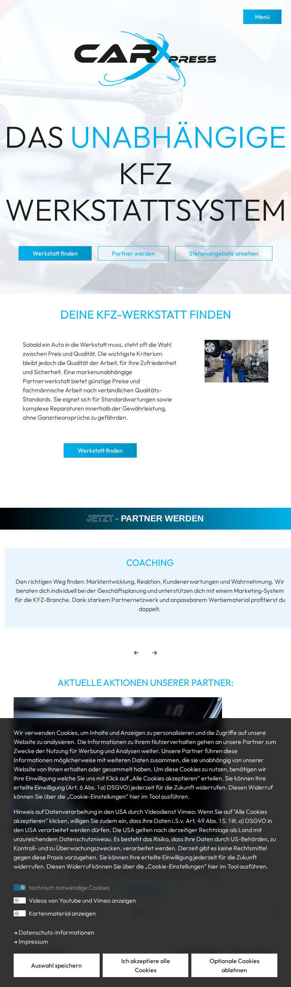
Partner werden (133, 253)
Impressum (32, 941)
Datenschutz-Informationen (55, 932)
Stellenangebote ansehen (223, 253)
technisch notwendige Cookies (69, 887)
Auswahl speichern (56, 965)
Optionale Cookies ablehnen (235, 965)
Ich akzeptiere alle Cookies (145, 965)
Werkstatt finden (55, 253)
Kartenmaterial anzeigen (62, 913)
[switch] (20, 900)
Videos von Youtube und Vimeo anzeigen (82, 900)
